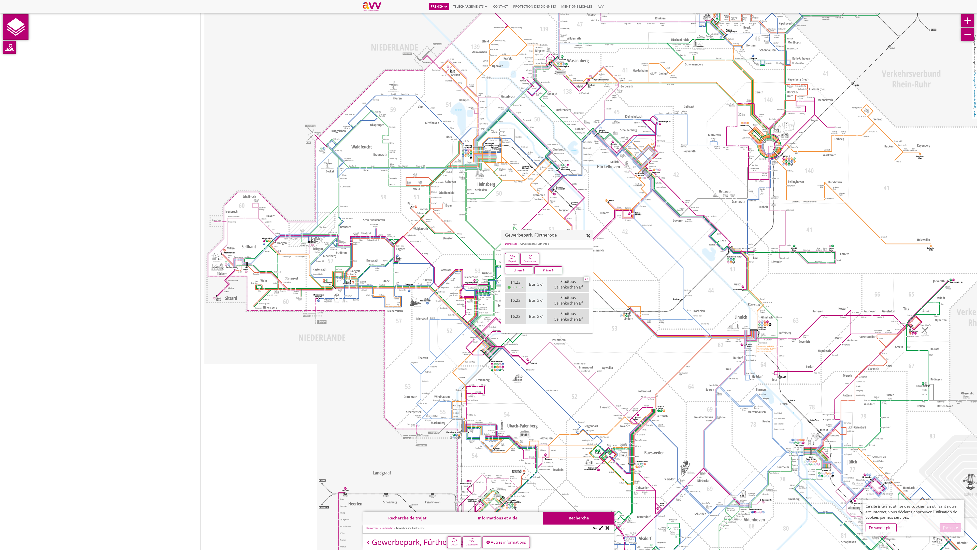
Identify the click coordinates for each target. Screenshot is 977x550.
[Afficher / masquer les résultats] (595, 528)
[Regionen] (9, 47)
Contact (500, 6)
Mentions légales (576, 6)
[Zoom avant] (967, 20)
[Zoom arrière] (967, 34)
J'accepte (950, 527)
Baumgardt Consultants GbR (974, 90)
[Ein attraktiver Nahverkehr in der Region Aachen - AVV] (374, 6)
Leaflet (974, 113)
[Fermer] (588, 236)
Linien (518, 270)
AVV (601, 6)
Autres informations (508, 542)
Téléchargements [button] (468, 6)
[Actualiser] (586, 279)
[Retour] (368, 543)
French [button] (437, 6)
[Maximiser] (601, 528)
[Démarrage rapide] (15, 27)
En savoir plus (881, 527)
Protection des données (534, 6)
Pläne (547, 270)
